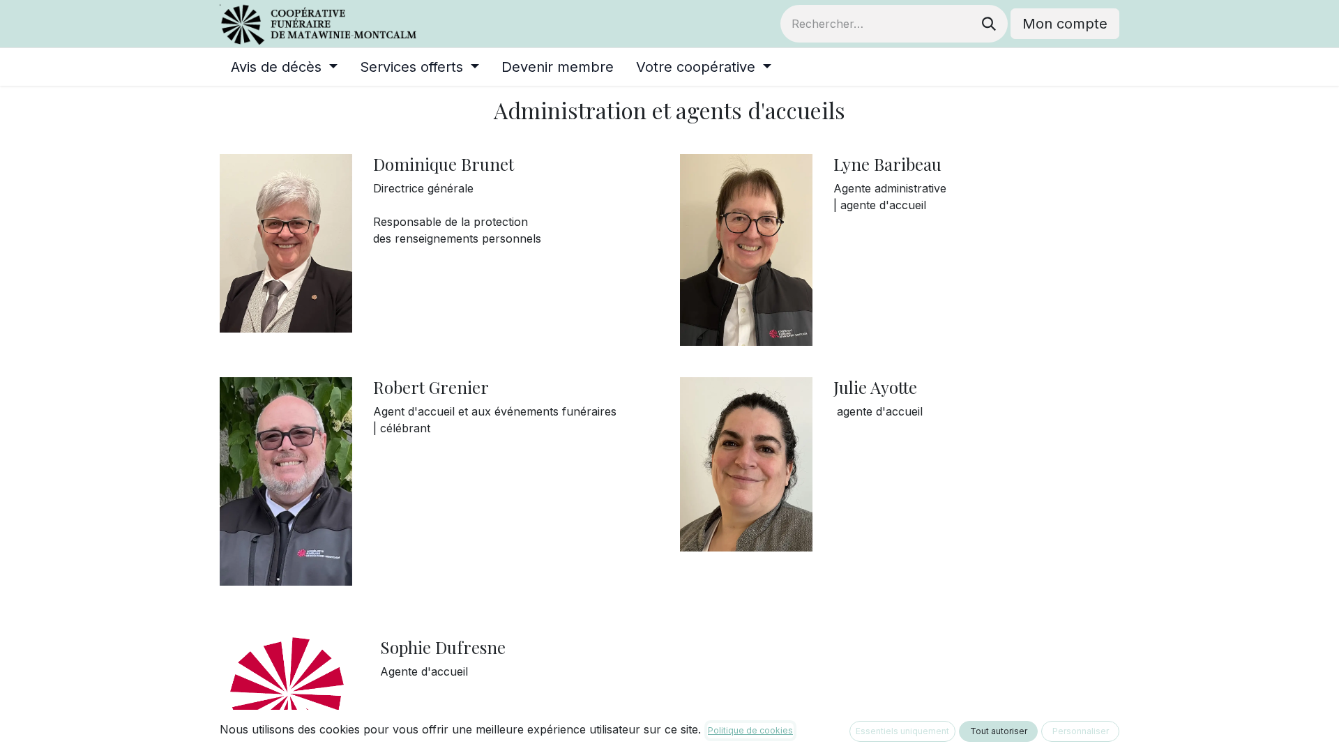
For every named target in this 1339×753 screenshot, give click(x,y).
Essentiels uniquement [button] (902, 731)
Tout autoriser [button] (998, 731)
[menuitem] (284, 67)
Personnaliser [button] (1080, 731)
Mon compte (1064, 23)
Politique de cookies (750, 730)
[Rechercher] (989, 24)
